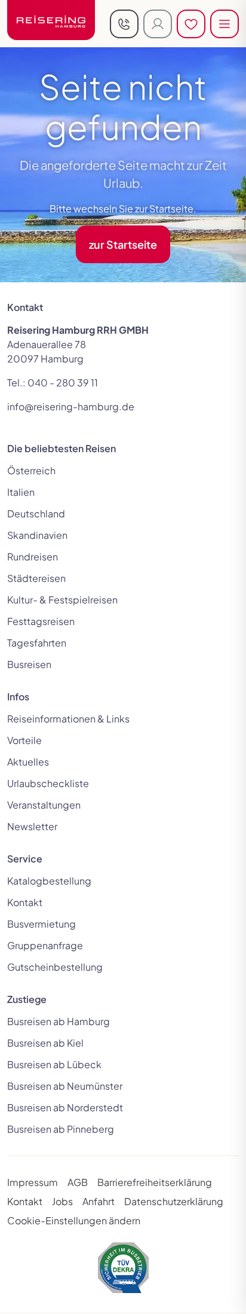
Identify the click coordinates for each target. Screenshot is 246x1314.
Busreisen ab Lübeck (54, 1064)
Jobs (62, 1201)
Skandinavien (37, 535)
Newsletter (32, 826)
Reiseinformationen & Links (68, 718)
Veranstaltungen (44, 804)
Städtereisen (36, 578)
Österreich (31, 470)
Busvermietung (41, 923)
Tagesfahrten (36, 642)
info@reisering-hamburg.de (70, 406)
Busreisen (29, 664)
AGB (77, 1182)
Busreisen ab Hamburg (58, 1021)
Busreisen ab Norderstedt (65, 1107)
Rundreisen (32, 556)
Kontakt (24, 902)
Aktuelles (28, 761)
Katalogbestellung (49, 880)
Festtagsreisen (41, 621)
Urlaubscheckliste (48, 783)
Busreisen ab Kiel (45, 1042)
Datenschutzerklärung (173, 1201)
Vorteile (24, 740)
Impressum (32, 1182)
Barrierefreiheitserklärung (154, 1182)
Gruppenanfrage (45, 945)
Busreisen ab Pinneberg (60, 1129)
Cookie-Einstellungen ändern (73, 1220)
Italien (21, 492)
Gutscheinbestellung (55, 967)
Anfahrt (98, 1201)
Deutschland (36, 513)
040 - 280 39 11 (62, 382)
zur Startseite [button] (123, 244)
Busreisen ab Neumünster (64, 1086)
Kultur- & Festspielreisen (62, 599)
